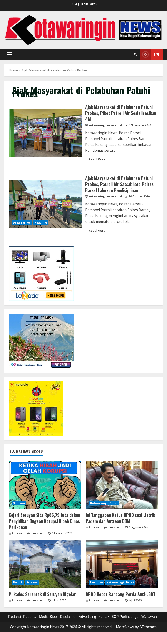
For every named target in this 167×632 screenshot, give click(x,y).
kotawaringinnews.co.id (105, 125)
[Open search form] (135, 54)
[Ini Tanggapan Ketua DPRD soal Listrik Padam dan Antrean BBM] (122, 485)
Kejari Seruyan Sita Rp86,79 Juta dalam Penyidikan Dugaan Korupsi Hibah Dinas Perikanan (44, 521)
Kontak (103, 617)
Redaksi (14, 617)
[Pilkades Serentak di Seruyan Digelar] (45, 564)
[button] (9, 54)
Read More (99, 160)
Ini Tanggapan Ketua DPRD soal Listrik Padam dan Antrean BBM (120, 518)
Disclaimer (68, 617)
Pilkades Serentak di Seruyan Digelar (42, 594)
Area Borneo (22, 222)
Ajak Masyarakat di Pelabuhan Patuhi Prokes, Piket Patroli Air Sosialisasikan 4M (45, 133)
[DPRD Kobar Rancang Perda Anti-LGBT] (122, 564)
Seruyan (19, 503)
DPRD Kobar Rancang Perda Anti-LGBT (120, 594)
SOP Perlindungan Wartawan (134, 617)
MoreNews (125, 626)
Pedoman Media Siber (40, 617)
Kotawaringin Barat (104, 503)
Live (156, 54)
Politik (18, 582)
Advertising (87, 617)
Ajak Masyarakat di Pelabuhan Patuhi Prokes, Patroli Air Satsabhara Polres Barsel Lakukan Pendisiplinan (45, 204)
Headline (40, 222)
